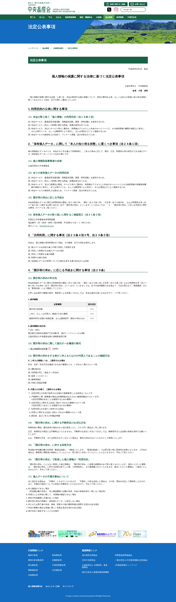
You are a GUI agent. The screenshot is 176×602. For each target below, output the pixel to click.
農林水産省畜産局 (35, 560)
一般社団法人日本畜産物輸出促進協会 (131, 560)
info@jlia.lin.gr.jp (47, 226)
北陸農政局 (33, 575)
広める (58, 17)
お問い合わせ (140, 4)
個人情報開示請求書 (39, 349)
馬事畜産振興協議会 (123, 555)
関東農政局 (33, 570)
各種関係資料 (58, 48)
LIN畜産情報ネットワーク (126, 565)
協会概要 (109, 17)
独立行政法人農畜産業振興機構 (95, 572)
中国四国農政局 (58, 565)
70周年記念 (131, 17)
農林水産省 (33, 555)
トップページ (33, 48)
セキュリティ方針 (52, 586)
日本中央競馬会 (88, 560)
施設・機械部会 (86, 17)
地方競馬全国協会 (89, 555)
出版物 (99, 17)
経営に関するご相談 (117, 4)
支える (42, 17)
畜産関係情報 (70, 17)
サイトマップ (68, 586)
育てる (32, 17)
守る (50, 17)
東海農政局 (57, 555)
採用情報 (120, 17)
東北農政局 (33, 565)
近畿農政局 (57, 560)
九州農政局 (57, 570)
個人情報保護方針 (35, 586)
